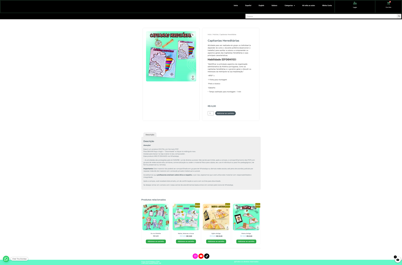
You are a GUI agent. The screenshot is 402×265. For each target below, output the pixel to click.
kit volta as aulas (308, 5)
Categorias (289, 5)
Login (355, 7)
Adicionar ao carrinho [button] (156, 241)
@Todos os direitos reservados (246, 262)
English (261, 5)
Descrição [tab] (150, 135)
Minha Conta (327, 5)
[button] (193, 35)
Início (236, 5)
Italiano (274, 5)
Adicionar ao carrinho (225, 113)
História (215, 34)
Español (248, 5)
